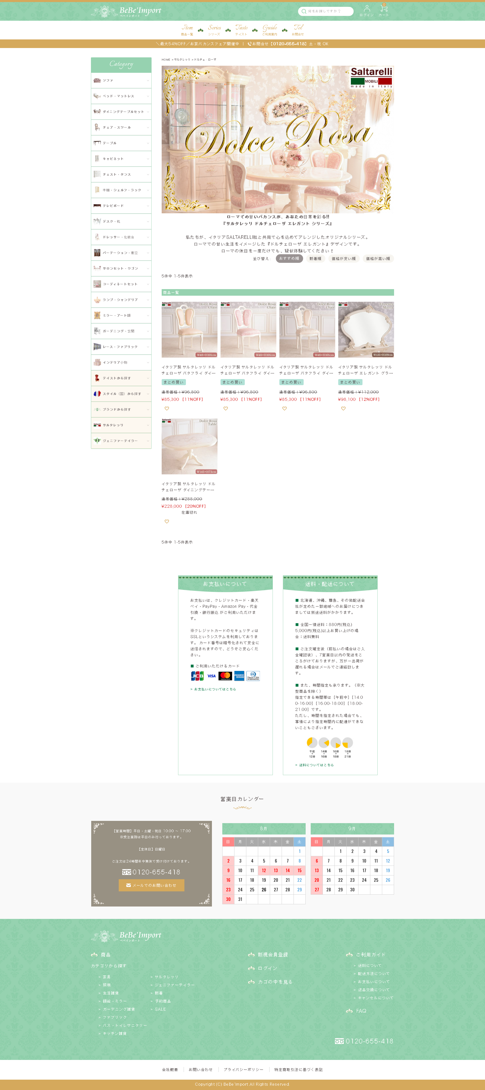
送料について (370, 965)
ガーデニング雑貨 (119, 1009)
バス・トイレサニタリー (125, 1025)
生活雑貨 (111, 993)
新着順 (316, 259)
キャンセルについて (376, 998)
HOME (166, 59)
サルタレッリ (182, 59)
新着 (159, 993)
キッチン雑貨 (115, 1033)
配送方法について (374, 973)
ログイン (268, 967)
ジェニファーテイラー (175, 985)
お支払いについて (374, 982)
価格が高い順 (378, 259)
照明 (107, 985)
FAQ (361, 1010)
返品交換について (374, 990)
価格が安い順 (344, 259)
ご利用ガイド (371, 954)
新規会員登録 (273, 954)
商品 (106, 954)
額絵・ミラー (115, 1001)
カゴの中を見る (276, 981)
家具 (107, 977)
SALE (160, 1009)
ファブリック (115, 1017)
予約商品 (163, 1001)
